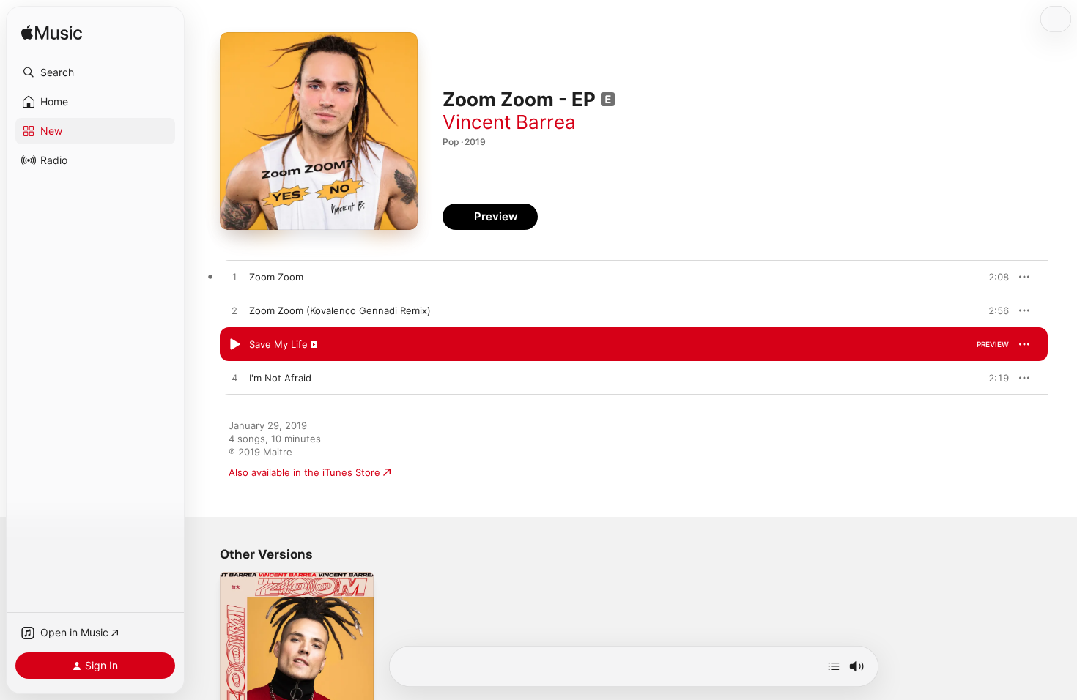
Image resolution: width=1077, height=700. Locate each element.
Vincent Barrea (509, 122)
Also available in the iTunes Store (304, 472)
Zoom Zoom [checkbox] (276, 277)
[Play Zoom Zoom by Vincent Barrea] (234, 277)
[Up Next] (834, 666)
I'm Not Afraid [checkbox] (280, 378)
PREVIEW (993, 276)
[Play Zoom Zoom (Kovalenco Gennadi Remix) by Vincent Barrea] (234, 311)
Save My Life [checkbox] (278, 344)
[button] (95, 72)
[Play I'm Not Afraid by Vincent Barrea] (234, 378)
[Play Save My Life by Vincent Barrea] (234, 344)
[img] (51, 33)
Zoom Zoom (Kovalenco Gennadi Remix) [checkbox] (340, 310)
